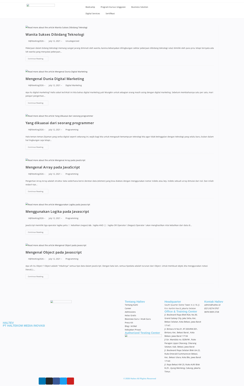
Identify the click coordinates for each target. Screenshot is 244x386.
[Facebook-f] (56, 381)
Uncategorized (72, 41)
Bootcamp (90, 7)
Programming (72, 129)
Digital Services (93, 13)
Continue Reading (38, 58)
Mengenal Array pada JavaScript (53, 167)
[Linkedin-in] (42, 381)
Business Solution (139, 7)
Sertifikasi (110, 13)
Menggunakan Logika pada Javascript (57, 211)
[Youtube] (70, 381)
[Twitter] (63, 381)
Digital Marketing (74, 85)
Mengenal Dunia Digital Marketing (55, 78)
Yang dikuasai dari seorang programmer (60, 122)
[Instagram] (49, 381)
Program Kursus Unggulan (113, 7)
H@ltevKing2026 (36, 41)
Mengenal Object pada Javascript (54, 252)
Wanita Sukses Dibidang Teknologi (55, 34)
